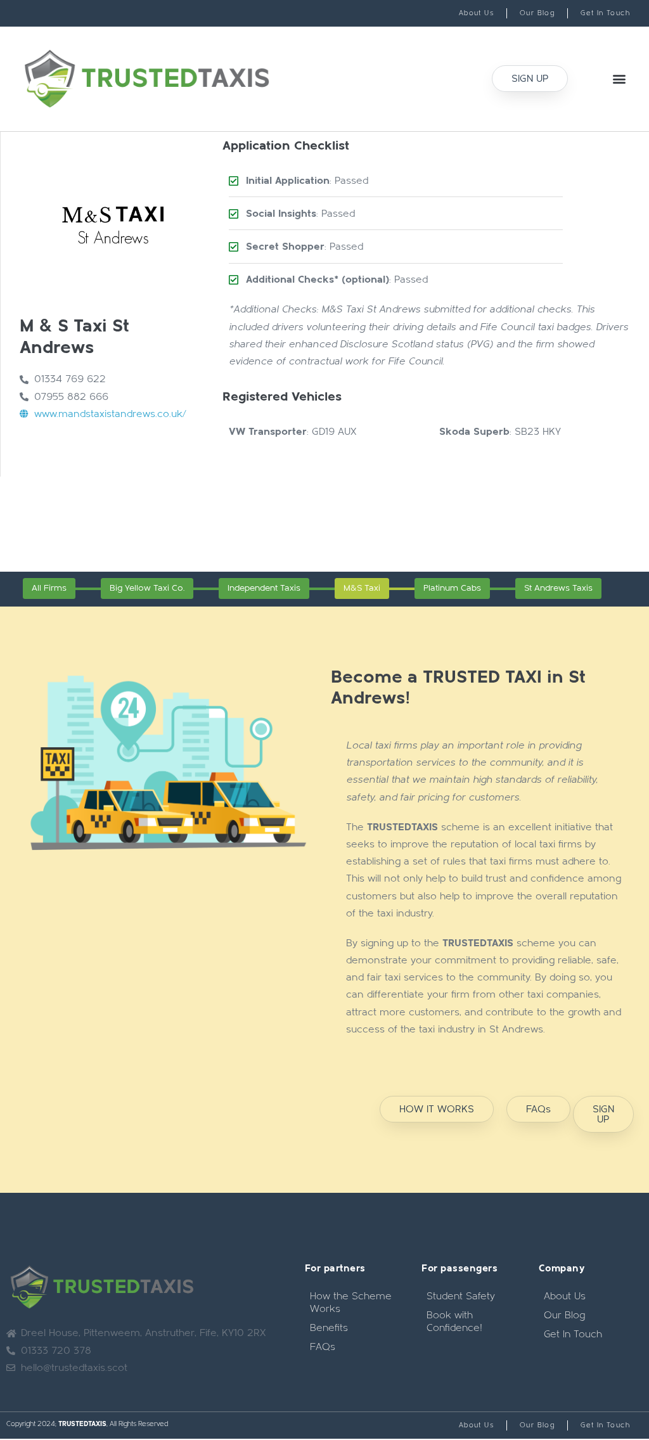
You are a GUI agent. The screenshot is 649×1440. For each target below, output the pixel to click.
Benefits (329, 1328)
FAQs (322, 1347)
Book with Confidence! (454, 1321)
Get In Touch (573, 1334)
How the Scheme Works (351, 1302)
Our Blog (564, 1315)
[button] (619, 78)
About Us (565, 1296)
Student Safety (461, 1296)
